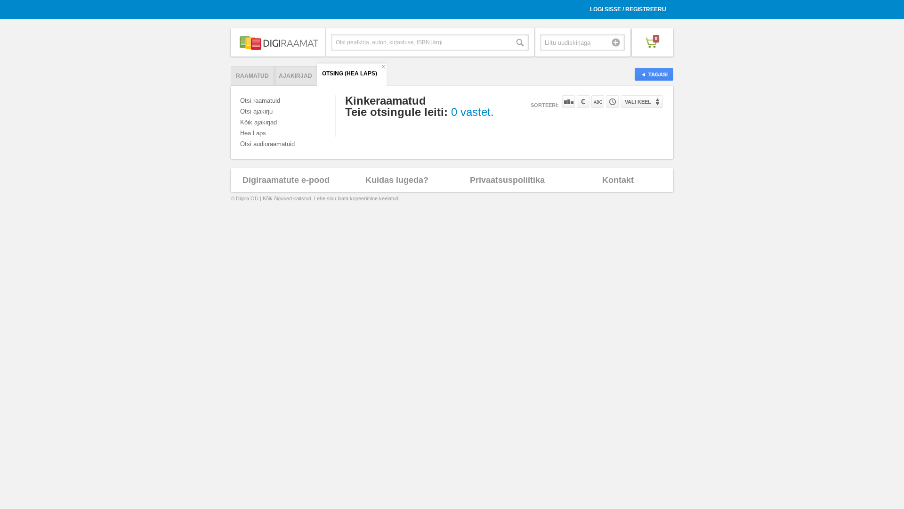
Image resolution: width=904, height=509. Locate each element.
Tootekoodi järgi (612, 101)
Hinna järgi (583, 101)
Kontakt (618, 180)
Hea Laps (253, 133)
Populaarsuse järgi (568, 101)
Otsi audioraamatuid (267, 144)
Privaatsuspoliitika (507, 180)
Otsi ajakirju (256, 111)
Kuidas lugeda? (396, 180)
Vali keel (638, 102)
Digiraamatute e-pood (286, 180)
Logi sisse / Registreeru (628, 9)
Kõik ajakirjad (258, 122)
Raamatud (252, 76)
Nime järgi (597, 101)
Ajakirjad (295, 76)
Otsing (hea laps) (349, 73)
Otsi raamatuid (260, 100)
